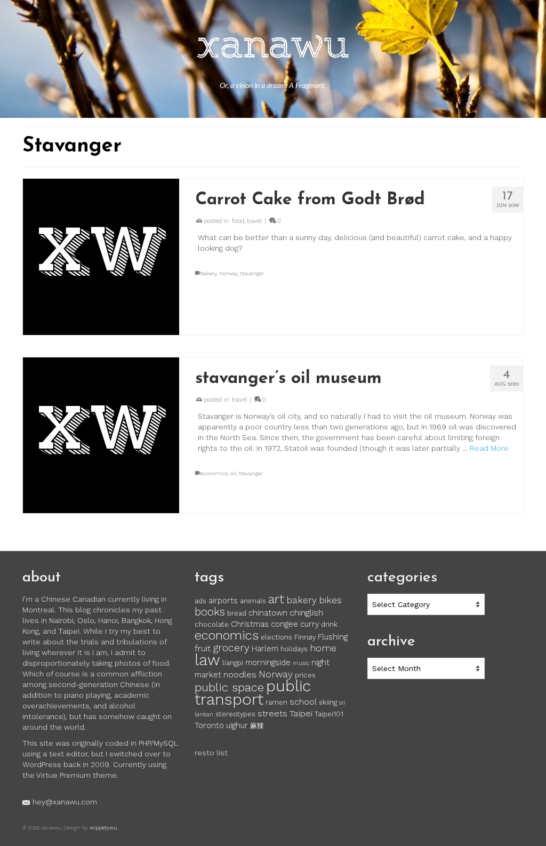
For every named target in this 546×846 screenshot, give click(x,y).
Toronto (209, 725)
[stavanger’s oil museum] (101, 435)
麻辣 (257, 726)
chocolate (212, 624)
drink (329, 624)
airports (223, 600)
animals (253, 601)
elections (276, 637)
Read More (489, 448)
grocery (231, 648)
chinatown (267, 613)
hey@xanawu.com (65, 801)
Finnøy (305, 637)
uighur (237, 725)
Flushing (333, 637)
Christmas (250, 624)
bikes (330, 600)
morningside (268, 662)
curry (309, 624)
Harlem (265, 648)
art (276, 599)
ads (200, 601)
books (210, 611)
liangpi (232, 663)
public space (229, 687)
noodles (239, 674)
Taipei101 (329, 714)
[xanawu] (273, 48)
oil (233, 473)
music (301, 663)
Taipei (301, 713)
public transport (253, 692)
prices (305, 675)
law (207, 660)
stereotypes (235, 714)
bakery (208, 273)
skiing (328, 702)
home (323, 648)
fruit (203, 648)
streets (272, 713)
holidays (294, 649)
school (303, 702)
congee (284, 624)
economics (214, 473)
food (238, 221)
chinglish (306, 613)
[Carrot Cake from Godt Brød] (101, 257)
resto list (211, 752)
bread (236, 613)
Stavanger (252, 273)
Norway (228, 273)
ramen (276, 702)
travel (254, 221)
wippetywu (103, 828)
